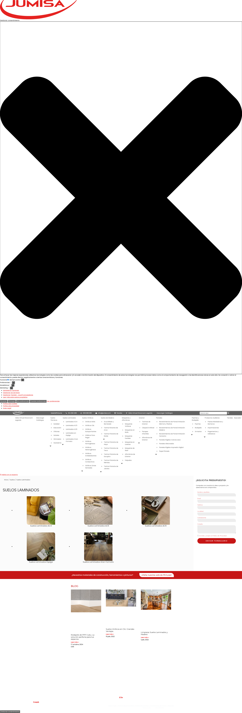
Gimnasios (57, 439)
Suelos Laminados (69, 418)
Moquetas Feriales (128, 437)
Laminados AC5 (71, 425)
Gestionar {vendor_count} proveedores (18, 395)
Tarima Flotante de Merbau (111, 461)
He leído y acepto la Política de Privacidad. (213, 536)
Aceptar (4, 401)
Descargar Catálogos (165, 413)
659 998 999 (87, 413)
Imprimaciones (213, 428)
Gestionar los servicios (11, 393)
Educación (57, 428)
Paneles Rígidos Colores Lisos (170, 440)
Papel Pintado (164, 451)
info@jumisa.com (104, 413)
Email (199, 498)
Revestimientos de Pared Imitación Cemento (172, 435)
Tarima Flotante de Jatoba (111, 467)
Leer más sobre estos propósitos (15, 397)
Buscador (237, 418)
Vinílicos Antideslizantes (90, 454)
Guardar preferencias (38, 401)
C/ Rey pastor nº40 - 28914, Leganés (195, 678)
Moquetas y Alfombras (126, 419)
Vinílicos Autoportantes (90, 430)
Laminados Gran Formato (72, 440)
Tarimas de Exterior (146, 423)
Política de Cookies (10, 404)
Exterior (142, 418)
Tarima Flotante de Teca (111, 449)
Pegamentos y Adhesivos (213, 432)
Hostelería (57, 443)
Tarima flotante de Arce (111, 429)
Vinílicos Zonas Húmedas (90, 466)
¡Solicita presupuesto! (211, 480)
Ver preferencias (23, 401)
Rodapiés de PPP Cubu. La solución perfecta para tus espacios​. (82, 637)
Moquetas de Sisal (130, 449)
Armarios (198, 431)
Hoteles (56, 435)
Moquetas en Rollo (130, 431)
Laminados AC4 (71, 422)
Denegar (12, 401)
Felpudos (128, 460)
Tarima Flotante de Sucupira (111, 455)
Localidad (200, 511)
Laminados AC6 (71, 429)
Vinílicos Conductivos (89, 460)
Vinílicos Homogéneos (90, 442)
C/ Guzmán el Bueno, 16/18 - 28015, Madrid (197, 680)
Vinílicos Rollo (90, 422)
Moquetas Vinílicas (128, 425)
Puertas (198, 424)
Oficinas (56, 431)
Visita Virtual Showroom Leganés (140, 413)
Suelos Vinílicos (87, 418)
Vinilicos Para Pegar (90, 436)
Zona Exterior (94, 691)
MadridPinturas (56, 413)
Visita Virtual (53, 680)
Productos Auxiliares (212, 418)
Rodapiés (198, 428)
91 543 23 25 (147, 708)
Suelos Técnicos (53, 419)
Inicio (6, 480)
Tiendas (119, 413)
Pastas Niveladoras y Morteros (215, 423)
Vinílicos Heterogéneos (90, 448)
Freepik (36, 702)
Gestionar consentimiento (10, 711)
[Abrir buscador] (228, 413)
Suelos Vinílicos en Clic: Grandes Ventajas (120, 630)
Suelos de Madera (107, 418)
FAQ (50, 678)
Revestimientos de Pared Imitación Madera (172, 429)
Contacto (52, 685)
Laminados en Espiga (71, 434)
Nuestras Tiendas (54, 682)
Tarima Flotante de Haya (111, 443)
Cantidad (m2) (201, 517)
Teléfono (200, 505)
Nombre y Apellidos (203, 492)
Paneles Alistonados (166, 444)
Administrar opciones (11, 390)
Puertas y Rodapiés (195, 419)
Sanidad (56, 424)
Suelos (12, 480)
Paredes (159, 418)
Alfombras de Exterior (130, 455)
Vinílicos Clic (89, 425)
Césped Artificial (148, 428)
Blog (50, 687)
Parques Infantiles (145, 432)
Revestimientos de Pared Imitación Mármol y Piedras (172, 423)
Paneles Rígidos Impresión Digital (171, 447)
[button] (121, 198)
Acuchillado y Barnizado (109, 423)
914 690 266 (72, 413)
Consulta (200, 524)
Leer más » (75, 642)
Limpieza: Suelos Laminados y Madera (154, 633)
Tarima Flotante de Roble (111, 435)
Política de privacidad (11, 406)
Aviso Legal (7, 408)
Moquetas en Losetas (130, 443)
